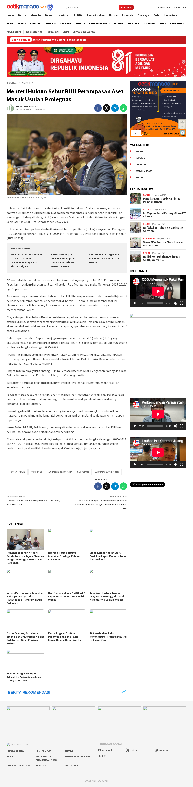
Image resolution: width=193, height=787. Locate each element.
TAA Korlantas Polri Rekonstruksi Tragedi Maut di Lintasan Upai (108, 637)
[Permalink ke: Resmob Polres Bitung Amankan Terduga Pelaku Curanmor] (67, 539)
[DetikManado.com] (30, 7)
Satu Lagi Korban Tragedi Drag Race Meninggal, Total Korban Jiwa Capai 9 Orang (107, 596)
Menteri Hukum (17, 471)
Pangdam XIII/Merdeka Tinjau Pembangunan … (162, 200)
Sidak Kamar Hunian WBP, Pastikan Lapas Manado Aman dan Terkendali (108, 556)
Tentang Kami (43, 750)
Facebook (107, 750)
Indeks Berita (15, 750)
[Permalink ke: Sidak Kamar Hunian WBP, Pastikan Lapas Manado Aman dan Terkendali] (108, 539)
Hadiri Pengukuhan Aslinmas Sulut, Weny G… (161, 258)
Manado (140, 157)
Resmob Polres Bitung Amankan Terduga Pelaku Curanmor (64, 556)
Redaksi (69, 750)
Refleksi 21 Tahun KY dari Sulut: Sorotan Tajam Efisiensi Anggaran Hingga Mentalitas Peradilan (25, 558)
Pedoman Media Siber (77, 756)
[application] (158, 291)
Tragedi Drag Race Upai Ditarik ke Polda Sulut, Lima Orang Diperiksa (24, 677)
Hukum (146, 224)
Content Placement (19, 765)
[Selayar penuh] (181, 303)
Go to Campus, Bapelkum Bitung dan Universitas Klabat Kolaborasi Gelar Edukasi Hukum (25, 638)
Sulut (139, 151)
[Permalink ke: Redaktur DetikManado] (10, 107)
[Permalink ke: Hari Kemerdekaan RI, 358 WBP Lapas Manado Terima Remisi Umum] (67, 579)
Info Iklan (41, 765)
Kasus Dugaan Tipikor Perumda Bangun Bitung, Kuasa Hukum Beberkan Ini (64, 637)
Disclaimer (71, 765)
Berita (146, 253)
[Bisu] (175, 303)
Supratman (83, 471)
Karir (10, 756)
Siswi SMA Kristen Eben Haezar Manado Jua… (163, 243)
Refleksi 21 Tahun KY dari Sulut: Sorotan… (163, 229)
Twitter (133, 750)
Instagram (164, 750)
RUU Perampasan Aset (59, 471)
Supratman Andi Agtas (107, 471)
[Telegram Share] (115, 108)
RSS (104, 756)
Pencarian (126, 7)
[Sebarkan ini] (98, 108)
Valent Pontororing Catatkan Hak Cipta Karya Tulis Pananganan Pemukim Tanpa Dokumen (25, 598)
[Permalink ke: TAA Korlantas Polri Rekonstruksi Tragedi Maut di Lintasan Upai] (108, 620)
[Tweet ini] (106, 108)
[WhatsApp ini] (123, 108)
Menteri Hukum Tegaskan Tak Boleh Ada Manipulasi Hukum (104, 258)
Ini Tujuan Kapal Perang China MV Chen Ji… (164, 214)
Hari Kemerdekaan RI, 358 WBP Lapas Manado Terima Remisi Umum (66, 596)
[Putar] (135, 303)
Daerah (147, 195)
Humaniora (149, 238)
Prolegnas (36, 471)
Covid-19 (141, 164)
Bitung (140, 177)
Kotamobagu (144, 170)
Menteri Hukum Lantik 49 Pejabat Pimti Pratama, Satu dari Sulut (33, 500)
